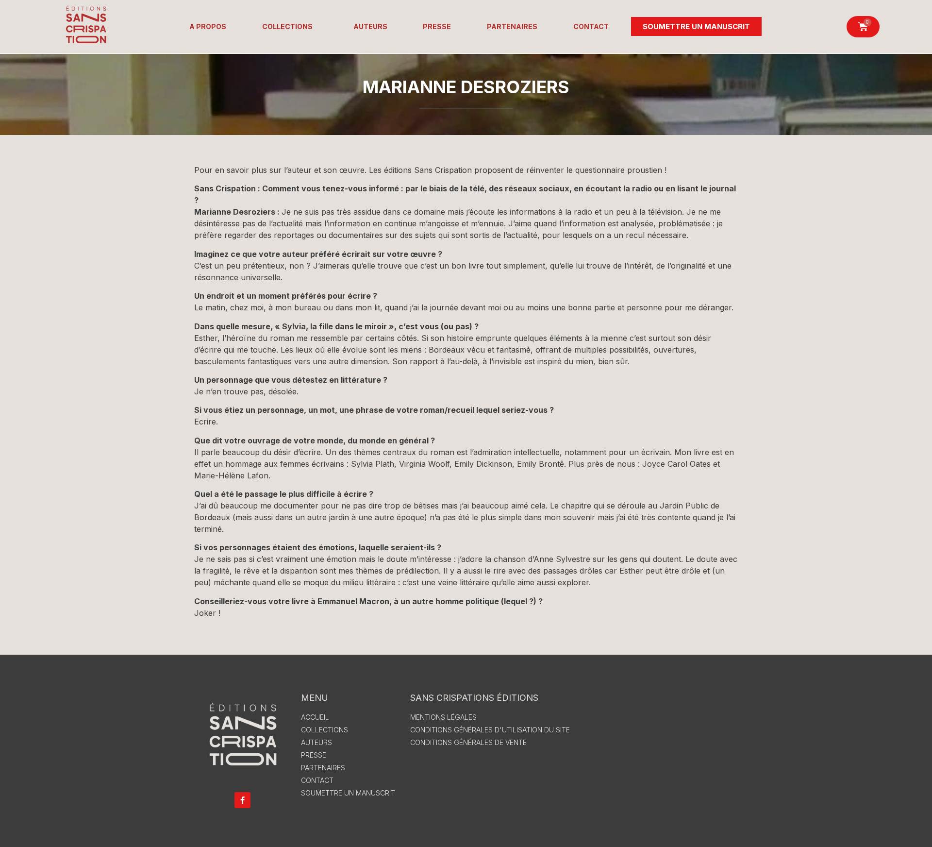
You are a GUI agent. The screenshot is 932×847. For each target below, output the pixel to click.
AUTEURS (370, 26)
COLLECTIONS (287, 26)
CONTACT (591, 26)
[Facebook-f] (242, 800)
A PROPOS (207, 26)
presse (437, 26)
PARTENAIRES (512, 26)
